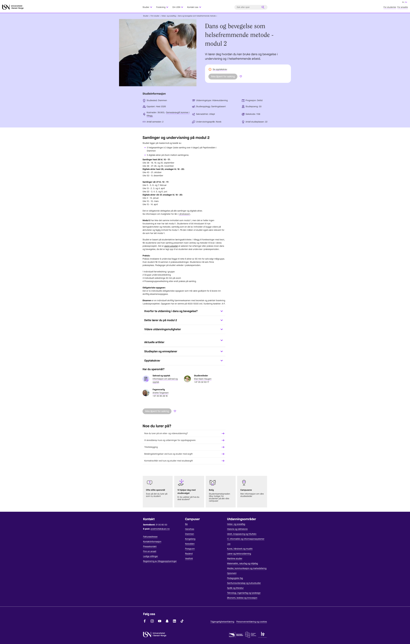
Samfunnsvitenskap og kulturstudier (244, 583)
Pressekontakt (150, 546)
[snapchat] (167, 621)
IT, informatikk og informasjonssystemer (245, 538)
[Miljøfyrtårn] (236, 635)
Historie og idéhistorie (237, 529)
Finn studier (155, 16)
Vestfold (189, 558)
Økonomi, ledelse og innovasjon (242, 597)
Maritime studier (234, 558)
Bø (186, 524)
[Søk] (263, 7)
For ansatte (402, 7)
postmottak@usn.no (160, 528)
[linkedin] (174, 621)
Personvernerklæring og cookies (251, 621)
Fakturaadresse (150, 536)
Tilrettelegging (151, 447)
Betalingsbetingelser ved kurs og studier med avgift (168, 453)
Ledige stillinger (150, 556)
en (403, 2)
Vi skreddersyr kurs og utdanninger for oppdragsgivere (170, 440)
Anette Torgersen (161, 392)
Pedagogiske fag (235, 578)
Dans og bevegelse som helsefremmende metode (197, 16)
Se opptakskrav (220, 69)
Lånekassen (184, 214)
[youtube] (159, 621)
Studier (146, 16)
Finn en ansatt (149, 551)
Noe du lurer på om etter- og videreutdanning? (166, 433)
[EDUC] (250, 635)
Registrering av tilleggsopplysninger (160, 561)
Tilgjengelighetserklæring (222, 621)
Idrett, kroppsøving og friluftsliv (242, 534)
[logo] (71, 7)
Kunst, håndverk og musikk (240, 548)
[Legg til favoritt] (241, 76)
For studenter (390, 7)
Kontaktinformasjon (152, 541)
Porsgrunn (190, 548)
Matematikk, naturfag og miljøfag (242, 563)
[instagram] (152, 621)
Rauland (189, 553)
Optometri (231, 573)
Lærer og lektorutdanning (239, 553)
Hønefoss (189, 529)
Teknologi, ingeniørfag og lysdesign (244, 592)
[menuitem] (149, 7)
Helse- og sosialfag (168, 16)
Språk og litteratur (235, 588)
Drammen (189, 534)
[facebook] (144, 621)
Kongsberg (190, 538)
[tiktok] (182, 621)
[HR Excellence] (262, 635)
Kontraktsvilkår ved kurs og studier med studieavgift (168, 460)
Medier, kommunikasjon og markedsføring (246, 568)
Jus (228, 543)
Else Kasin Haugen (202, 378)
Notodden (190, 543)
